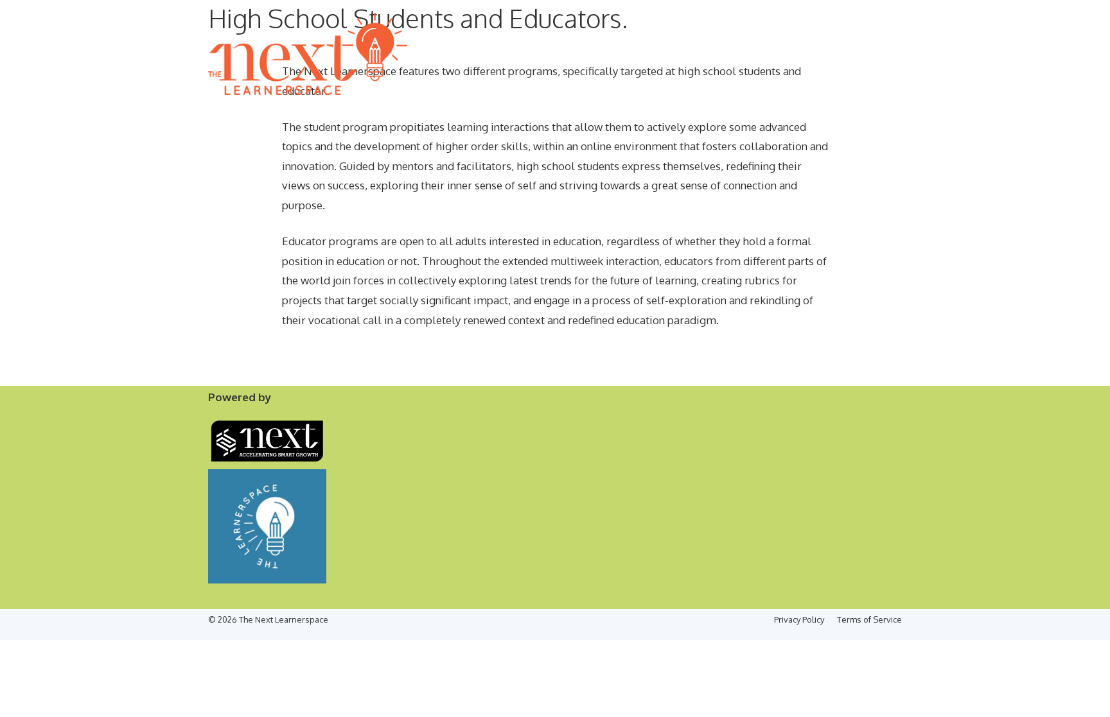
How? (294, 111)
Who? (332, 111)
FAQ (887, 111)
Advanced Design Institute (601, 111)
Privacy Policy (799, 619)
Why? (256, 111)
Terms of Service (869, 619)
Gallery (807, 111)
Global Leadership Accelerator (431, 111)
